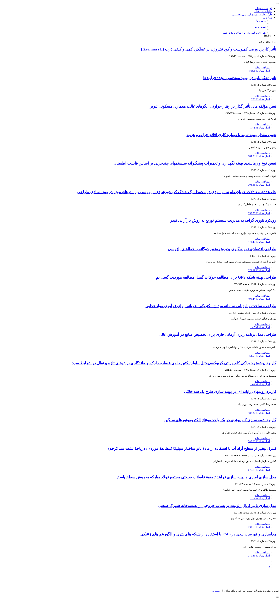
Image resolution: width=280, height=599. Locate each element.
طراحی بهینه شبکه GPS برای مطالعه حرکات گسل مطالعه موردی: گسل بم (216, 277)
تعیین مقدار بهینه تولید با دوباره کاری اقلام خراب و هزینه (231, 135)
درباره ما (267, 17)
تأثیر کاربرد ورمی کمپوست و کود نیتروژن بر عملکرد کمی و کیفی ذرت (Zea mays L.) (208, 49)
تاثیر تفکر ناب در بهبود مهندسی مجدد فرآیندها (239, 78)
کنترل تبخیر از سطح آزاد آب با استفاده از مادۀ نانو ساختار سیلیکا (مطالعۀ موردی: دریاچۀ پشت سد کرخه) (192, 448)
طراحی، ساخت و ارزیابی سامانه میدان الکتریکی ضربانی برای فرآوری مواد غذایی (211, 306)
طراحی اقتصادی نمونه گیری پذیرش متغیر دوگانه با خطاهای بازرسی (222, 249)
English (267, 35)
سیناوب (216, 590)
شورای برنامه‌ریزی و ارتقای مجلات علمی (244, 32)
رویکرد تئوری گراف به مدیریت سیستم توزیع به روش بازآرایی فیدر (223, 220)
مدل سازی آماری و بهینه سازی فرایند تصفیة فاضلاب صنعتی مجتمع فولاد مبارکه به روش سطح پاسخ (196, 477)
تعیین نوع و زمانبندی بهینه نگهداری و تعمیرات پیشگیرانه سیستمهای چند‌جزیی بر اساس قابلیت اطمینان (195, 163)
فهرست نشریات (263, 8)
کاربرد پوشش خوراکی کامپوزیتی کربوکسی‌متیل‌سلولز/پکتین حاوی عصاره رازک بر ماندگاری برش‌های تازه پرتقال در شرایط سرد (174, 363)
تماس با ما (260, 26)
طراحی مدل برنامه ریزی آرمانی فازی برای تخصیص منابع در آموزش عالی (217, 334)
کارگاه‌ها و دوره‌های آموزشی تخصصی (252, 14)
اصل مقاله (259, 70)
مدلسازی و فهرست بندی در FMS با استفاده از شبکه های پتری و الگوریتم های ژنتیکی (208, 534)
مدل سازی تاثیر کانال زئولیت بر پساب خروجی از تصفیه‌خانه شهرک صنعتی (217, 505)
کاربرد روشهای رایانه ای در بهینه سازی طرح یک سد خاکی (230, 391)
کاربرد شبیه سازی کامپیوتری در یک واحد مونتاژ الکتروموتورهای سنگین (220, 420)
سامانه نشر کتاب (263, 11)
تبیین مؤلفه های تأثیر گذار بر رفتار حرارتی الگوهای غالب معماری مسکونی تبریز (213, 106)
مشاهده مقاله (262, 67)
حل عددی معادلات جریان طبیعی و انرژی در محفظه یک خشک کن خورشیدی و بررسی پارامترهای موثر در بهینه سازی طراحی (176, 192)
